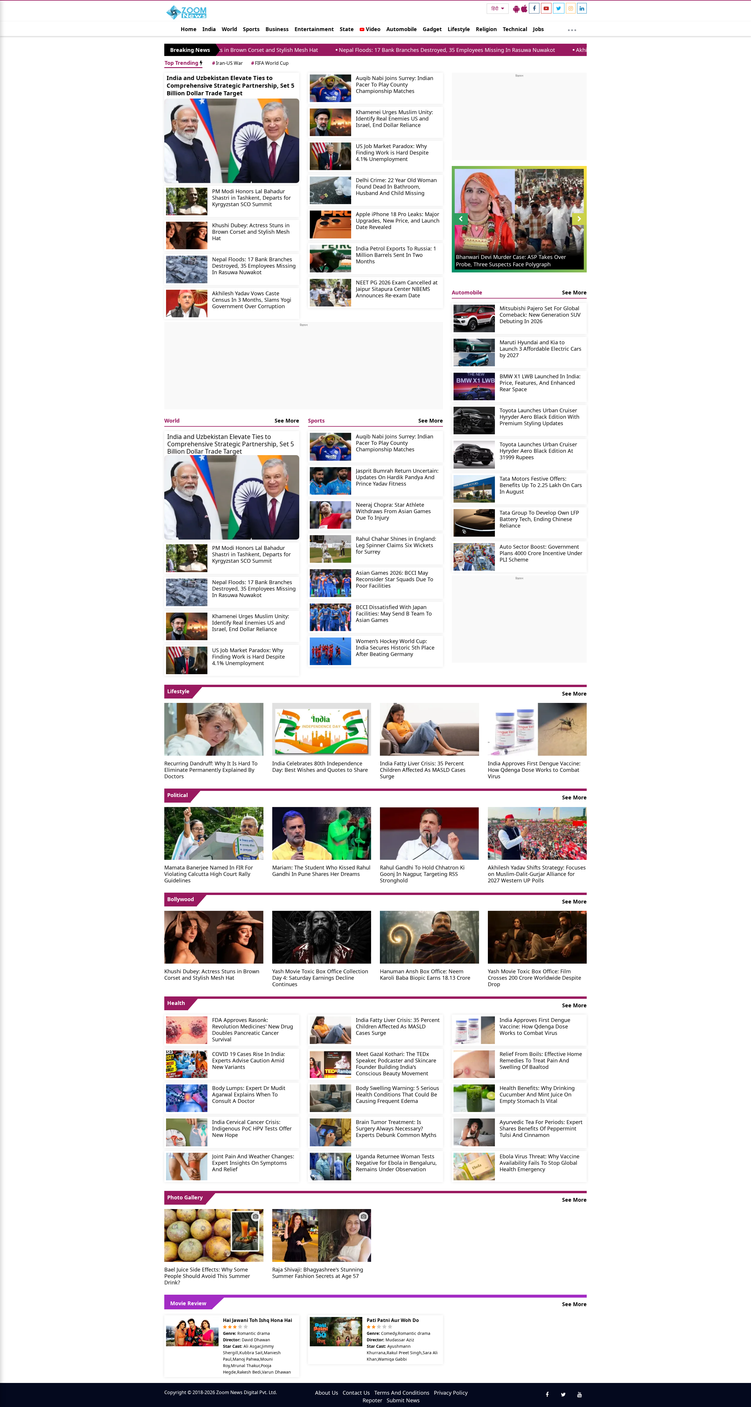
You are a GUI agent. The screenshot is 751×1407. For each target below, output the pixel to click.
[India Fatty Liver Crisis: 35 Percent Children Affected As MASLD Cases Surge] (429, 728)
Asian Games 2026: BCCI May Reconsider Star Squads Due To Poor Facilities (394, 579)
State (347, 29)
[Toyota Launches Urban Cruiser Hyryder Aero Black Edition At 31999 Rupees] (474, 454)
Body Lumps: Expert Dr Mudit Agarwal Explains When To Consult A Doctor (248, 1094)
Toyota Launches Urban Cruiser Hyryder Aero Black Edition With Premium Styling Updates (539, 416)
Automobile (401, 29)
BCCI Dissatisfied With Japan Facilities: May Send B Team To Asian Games (394, 613)
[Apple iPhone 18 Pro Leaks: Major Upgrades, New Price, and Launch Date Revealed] (330, 224)
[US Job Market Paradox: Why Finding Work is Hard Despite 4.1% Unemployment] (330, 156)
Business (277, 29)
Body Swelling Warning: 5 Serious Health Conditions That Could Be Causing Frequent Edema (397, 1094)
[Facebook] (534, 8)
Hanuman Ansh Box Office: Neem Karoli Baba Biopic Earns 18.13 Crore (425, 974)
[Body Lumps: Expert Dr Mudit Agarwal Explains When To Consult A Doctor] (186, 1098)
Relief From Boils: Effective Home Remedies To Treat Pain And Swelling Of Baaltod (541, 1060)
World (229, 29)
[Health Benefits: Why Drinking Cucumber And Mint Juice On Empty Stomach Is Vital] (474, 1098)
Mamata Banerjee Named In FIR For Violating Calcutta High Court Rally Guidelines (208, 874)
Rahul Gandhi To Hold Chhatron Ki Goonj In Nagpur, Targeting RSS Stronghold (422, 874)
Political (177, 795)
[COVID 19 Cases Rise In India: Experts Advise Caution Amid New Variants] (186, 1064)
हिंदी (495, 8)
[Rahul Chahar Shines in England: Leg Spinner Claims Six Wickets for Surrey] (330, 549)
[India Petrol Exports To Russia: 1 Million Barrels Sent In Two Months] (330, 258)
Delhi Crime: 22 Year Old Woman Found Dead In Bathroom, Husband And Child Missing (396, 186)
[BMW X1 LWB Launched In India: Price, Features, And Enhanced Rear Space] (474, 386)
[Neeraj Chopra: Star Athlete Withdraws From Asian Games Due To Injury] (330, 515)
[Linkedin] (582, 8)
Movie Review (188, 1303)
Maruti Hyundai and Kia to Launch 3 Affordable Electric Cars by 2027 (540, 348)
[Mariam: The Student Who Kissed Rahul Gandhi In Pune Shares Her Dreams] (321, 832)
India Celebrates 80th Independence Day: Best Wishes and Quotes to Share (320, 766)
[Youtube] (546, 8)
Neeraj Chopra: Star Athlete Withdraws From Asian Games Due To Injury (393, 511)
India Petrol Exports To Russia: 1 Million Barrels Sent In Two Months (396, 255)
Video (372, 29)
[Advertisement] (303, 368)
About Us (326, 1392)
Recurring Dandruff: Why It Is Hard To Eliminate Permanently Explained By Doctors (211, 769)
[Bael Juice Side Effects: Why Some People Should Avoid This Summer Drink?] (213, 1234)
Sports (251, 29)
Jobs (538, 29)
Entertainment (314, 29)
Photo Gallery (185, 1197)
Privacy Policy (451, 1392)
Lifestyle (459, 29)
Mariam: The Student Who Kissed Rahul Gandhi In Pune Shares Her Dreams (321, 870)
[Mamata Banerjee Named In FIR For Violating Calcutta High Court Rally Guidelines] (213, 832)
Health (176, 1002)
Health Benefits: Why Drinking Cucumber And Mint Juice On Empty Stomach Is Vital (537, 1094)
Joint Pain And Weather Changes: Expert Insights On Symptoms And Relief (253, 1162)
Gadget (432, 29)
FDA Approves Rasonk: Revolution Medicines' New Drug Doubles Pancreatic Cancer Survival (252, 1029)
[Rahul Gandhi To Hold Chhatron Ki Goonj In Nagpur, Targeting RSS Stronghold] (429, 832)
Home (189, 29)
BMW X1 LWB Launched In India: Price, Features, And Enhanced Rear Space (540, 382)
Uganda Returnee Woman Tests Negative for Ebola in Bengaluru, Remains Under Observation (396, 1162)
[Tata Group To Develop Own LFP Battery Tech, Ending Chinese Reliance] (474, 523)
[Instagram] (571, 8)
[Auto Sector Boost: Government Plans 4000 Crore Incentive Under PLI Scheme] (474, 557)
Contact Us (356, 1392)
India (209, 29)
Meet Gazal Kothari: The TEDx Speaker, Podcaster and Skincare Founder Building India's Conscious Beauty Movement (396, 1063)
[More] (572, 28)
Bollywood (180, 899)
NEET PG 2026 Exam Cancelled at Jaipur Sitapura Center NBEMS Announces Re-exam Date (397, 289)
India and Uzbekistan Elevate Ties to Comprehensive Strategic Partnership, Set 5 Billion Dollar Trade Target (230, 85)
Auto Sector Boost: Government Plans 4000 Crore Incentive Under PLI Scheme (541, 553)
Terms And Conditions (401, 1392)
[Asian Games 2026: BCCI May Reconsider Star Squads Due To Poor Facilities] (330, 583)
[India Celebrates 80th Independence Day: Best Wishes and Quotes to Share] (321, 728)
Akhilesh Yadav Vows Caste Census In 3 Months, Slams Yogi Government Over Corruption (584, 49)
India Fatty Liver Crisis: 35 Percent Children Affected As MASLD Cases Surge (423, 769)
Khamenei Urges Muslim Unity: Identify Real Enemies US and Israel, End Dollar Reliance (394, 118)
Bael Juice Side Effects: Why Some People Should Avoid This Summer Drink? (207, 1276)
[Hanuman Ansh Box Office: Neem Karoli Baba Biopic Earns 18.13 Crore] (429, 936)
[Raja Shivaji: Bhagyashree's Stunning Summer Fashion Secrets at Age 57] (321, 1234)
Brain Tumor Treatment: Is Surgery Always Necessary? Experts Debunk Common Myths (396, 1128)
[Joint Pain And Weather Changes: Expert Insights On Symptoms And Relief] (186, 1166)
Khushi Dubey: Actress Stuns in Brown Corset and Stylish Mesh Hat (251, 231)
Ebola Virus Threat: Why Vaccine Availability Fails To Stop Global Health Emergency (539, 1162)
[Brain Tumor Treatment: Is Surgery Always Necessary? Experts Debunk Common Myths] (330, 1132)
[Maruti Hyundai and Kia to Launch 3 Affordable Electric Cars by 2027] (474, 352)
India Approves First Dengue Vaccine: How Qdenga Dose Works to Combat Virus (534, 769)
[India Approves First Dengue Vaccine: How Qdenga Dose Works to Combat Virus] (537, 728)
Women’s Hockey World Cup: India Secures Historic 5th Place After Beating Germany (395, 647)
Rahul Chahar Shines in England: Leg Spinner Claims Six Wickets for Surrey (396, 545)
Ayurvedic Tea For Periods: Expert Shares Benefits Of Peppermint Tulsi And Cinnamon (541, 1128)
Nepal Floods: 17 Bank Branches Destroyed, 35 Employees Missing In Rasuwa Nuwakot (344, 49)
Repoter (372, 1400)
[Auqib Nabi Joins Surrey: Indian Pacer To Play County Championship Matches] (330, 88)
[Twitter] (558, 8)
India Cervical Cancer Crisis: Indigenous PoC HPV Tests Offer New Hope (252, 1128)
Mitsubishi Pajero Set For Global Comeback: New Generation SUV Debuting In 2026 (540, 314)
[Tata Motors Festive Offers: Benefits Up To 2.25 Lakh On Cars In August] (474, 489)
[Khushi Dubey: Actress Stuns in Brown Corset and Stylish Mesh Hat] (186, 235)
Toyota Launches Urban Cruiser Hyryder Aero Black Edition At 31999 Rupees (538, 450)
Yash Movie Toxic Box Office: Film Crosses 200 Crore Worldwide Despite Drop (534, 977)
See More (287, 420)
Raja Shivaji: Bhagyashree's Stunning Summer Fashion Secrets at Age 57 (317, 1272)
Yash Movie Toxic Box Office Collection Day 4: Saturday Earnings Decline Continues (320, 977)
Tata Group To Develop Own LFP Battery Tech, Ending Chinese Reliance (539, 519)
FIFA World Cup (270, 63)
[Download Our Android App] (516, 8)
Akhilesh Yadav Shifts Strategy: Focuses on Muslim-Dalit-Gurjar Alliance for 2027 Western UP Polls (537, 874)
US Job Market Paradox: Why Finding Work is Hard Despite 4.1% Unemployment (392, 152)
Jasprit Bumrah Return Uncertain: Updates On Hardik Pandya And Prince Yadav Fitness (397, 477)
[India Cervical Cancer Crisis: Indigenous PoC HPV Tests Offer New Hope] (186, 1132)
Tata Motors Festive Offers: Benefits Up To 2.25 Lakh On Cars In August (541, 485)
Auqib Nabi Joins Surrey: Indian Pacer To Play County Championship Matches (394, 84)
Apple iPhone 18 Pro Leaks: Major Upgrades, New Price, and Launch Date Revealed (397, 220)
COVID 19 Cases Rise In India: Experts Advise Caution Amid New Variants (248, 1060)
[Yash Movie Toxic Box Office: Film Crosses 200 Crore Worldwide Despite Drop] (537, 936)
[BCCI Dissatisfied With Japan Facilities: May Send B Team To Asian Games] (330, 617)
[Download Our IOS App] (524, 8)
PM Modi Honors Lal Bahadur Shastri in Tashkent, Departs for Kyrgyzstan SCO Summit (251, 197)
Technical (515, 29)
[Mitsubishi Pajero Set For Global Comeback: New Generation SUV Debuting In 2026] (474, 318)
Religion (486, 29)
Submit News (403, 1400)
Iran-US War (227, 63)
